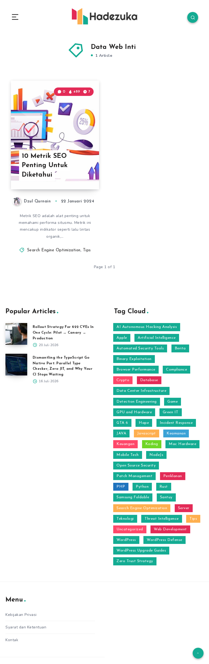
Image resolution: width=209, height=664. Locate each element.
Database (149, 380)
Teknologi (125, 519)
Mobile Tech (127, 455)
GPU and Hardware (134, 412)
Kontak (11, 640)
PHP (120, 487)
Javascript (146, 433)
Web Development (170, 529)
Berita (180, 348)
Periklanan (172, 476)
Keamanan (176, 433)
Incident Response (176, 423)
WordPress (126, 540)
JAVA (121, 433)
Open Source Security (136, 465)
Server (183, 508)
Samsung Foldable (132, 497)
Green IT (171, 412)
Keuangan (125, 444)
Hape (144, 423)
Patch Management (134, 476)
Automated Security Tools (140, 348)
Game (172, 402)
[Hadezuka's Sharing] (104, 16)
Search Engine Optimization (54, 250)
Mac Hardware (182, 444)
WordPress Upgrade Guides (141, 551)
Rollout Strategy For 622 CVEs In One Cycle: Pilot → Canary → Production (63, 332)
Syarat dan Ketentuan (25, 627)
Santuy (166, 497)
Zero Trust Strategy (134, 561)
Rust (163, 487)
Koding (151, 444)
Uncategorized (129, 529)
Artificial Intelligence (157, 338)
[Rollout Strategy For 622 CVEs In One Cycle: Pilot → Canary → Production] (16, 334)
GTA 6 (122, 423)
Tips (87, 250)
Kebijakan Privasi (21, 614)
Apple (121, 338)
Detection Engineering (136, 402)
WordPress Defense (164, 540)
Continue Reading (80, 174)
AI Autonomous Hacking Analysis (146, 327)
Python (142, 487)
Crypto (122, 380)
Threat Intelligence (162, 519)
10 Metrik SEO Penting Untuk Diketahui (44, 165)
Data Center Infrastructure (141, 391)
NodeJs (156, 455)
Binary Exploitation (134, 359)
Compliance (176, 370)
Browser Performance (135, 370)
